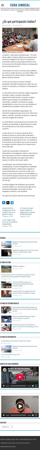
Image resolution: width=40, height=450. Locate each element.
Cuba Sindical (7, 25)
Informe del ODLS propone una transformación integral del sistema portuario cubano (23, 284)
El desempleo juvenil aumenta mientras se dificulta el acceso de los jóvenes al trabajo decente (25, 309)
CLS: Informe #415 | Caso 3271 (10, 354)
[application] (20, 377)
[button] (20, 406)
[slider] (18, 415)
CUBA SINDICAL (20, 5)
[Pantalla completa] (36, 386)
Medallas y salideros (19, 266)
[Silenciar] (33, 386)
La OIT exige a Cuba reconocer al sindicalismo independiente (10, 222)
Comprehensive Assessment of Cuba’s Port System (16, 341)
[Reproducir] (4, 386)
